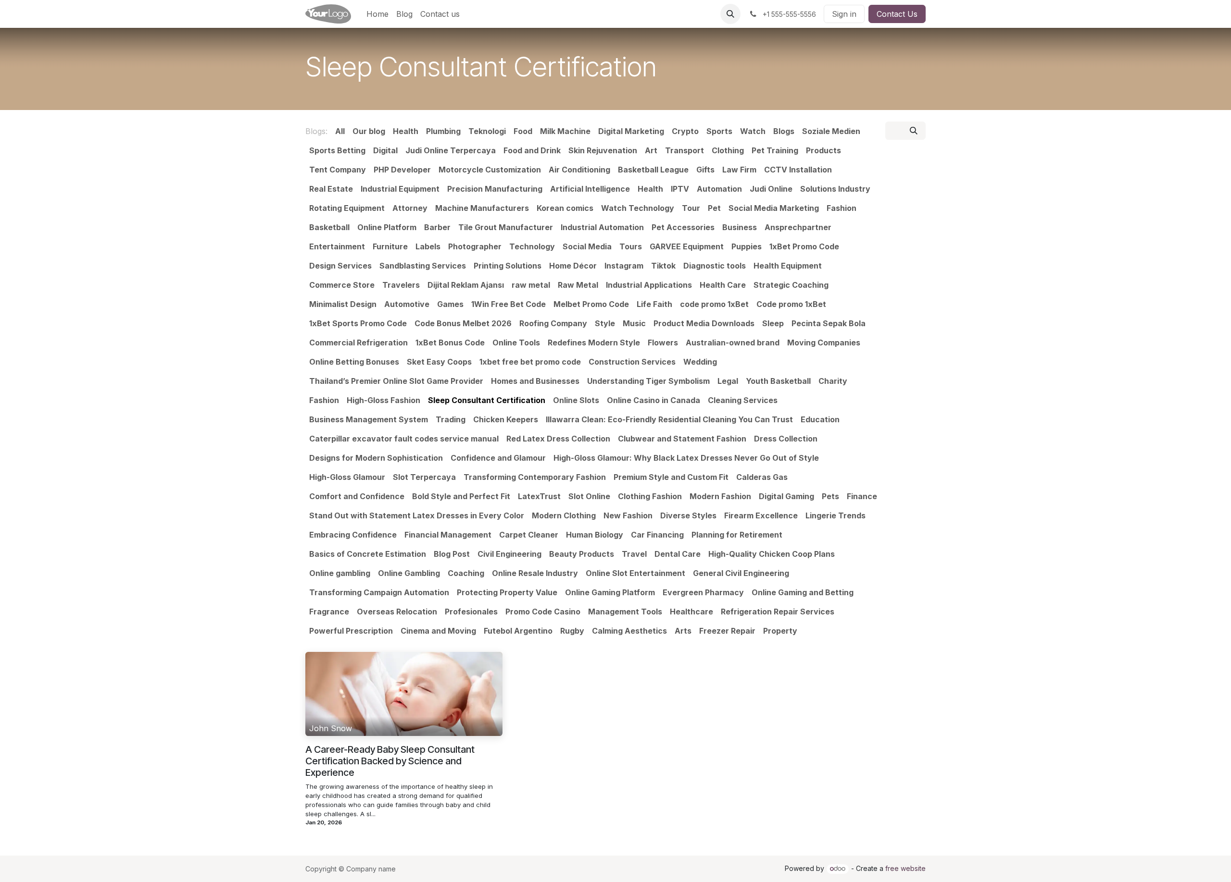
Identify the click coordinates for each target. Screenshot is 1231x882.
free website (905, 868)
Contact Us (897, 14)
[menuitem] (377, 14)
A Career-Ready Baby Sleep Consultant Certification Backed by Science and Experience (390, 761)
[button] (730, 14)
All (340, 131)
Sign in (844, 14)
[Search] (914, 131)
